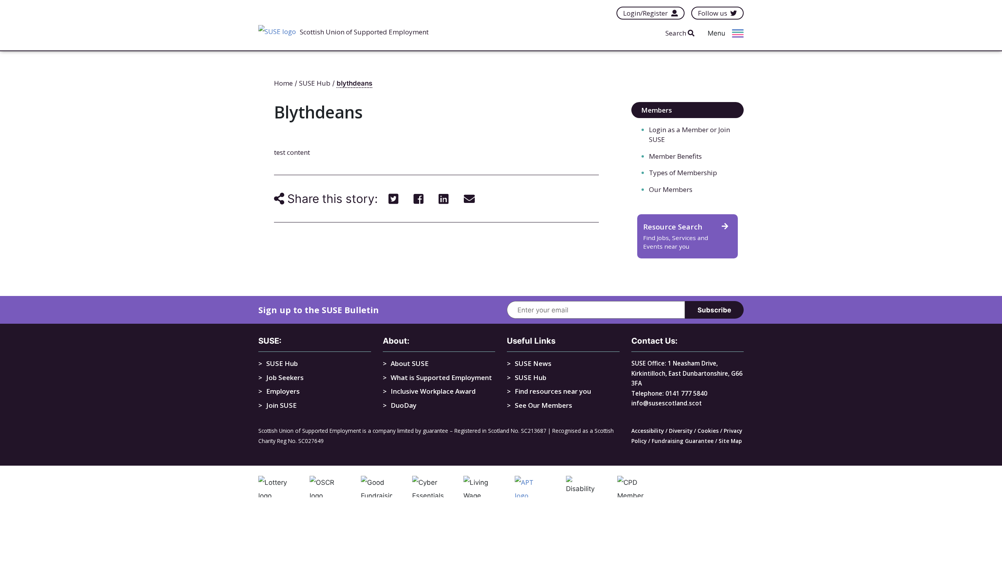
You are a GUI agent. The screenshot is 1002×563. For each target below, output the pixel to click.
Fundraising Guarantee (683, 441)
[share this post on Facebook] (418, 198)
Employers (283, 391)
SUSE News (533, 363)
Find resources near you (553, 391)
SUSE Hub (282, 363)
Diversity (680, 430)
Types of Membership (683, 172)
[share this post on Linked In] (444, 198)
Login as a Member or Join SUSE (689, 134)
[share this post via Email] (469, 198)
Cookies (708, 430)
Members (656, 110)
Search (676, 33)
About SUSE (410, 363)
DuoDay (403, 405)
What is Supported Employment (441, 377)
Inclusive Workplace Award (433, 391)
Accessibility (647, 430)
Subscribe (714, 310)
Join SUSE (281, 405)
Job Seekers (285, 377)
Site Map (730, 441)
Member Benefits (675, 156)
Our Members (670, 189)
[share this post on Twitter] (393, 198)
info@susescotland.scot (666, 403)
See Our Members (543, 405)
